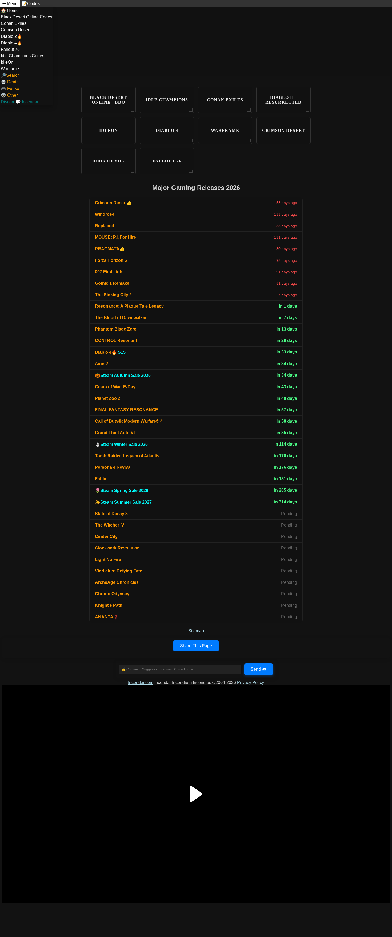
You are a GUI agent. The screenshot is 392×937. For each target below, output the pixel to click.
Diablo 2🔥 (11, 36)
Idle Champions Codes (22, 56)
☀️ (123, 502)
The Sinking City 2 (113, 294)
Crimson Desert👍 (113, 203)
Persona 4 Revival (113, 467)
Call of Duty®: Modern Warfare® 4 (129, 421)
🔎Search (10, 75)
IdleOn (7, 62)
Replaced (104, 225)
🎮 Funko (10, 88)
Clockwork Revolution (117, 548)
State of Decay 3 (111, 513)
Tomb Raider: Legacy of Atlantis (127, 456)
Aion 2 (101, 363)
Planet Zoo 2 (107, 398)
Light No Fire (108, 559)
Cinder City (106, 536)
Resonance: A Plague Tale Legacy (129, 306)
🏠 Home (10, 10)
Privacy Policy (250, 682)
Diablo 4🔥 (11, 43)
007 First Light (109, 272)
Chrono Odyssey (112, 594)
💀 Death (10, 82)
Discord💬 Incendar (19, 102)
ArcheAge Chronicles (117, 582)
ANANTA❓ (107, 617)
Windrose (104, 214)
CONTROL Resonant (116, 340)
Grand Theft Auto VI (115, 432)
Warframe (10, 68)
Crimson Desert (15, 29)
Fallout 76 (10, 49)
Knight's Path (108, 605)
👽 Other (9, 95)
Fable (100, 478)
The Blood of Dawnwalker (121, 317)
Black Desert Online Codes (26, 17)
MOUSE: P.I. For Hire (115, 237)
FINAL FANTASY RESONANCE (126, 410)
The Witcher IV (109, 525)
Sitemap (196, 631)
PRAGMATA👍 (110, 249)
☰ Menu (10, 3)
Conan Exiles (13, 23)
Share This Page (196, 645)
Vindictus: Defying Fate (118, 571)
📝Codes (31, 3)
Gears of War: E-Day (115, 387)
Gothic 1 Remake (112, 283)
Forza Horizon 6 (111, 260)
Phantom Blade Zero (116, 329)
